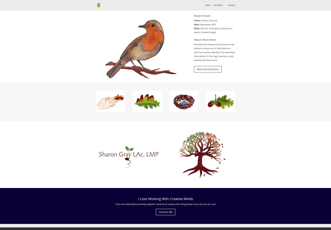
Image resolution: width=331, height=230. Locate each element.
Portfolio (218, 5)
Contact (231, 5)
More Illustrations (208, 69)
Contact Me (165, 212)
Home (207, 5)
